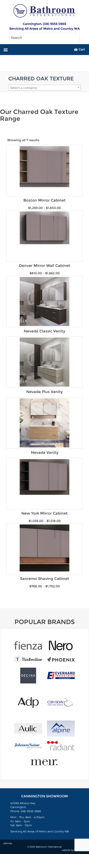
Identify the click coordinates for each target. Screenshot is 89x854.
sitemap (7, 843)
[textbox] (44, 88)
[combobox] (44, 87)
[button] (5, 49)
